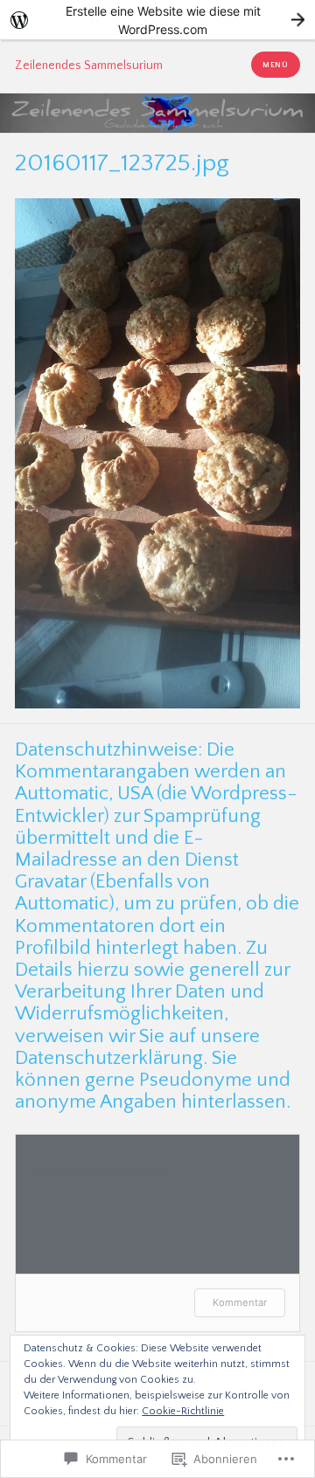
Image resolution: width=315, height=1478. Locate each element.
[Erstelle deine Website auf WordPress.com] (157, 19)
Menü (275, 64)
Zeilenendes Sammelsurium (89, 66)
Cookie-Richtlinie (183, 1411)
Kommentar (240, 1302)
